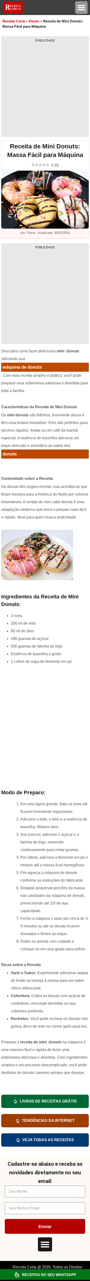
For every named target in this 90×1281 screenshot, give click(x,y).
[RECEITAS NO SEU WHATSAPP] (16, 1274)
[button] (81, 7)
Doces (34, 21)
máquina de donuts (22, 367)
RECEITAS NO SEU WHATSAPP (49, 1275)
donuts (9, 454)
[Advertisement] (45, 89)
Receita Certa (13, 21)
